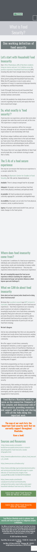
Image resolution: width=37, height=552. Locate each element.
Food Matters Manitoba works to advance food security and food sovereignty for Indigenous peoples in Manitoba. (18, 520)
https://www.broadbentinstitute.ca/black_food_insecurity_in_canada (18, 457)
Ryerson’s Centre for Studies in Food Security (18, 176)
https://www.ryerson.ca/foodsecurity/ (12, 463)
